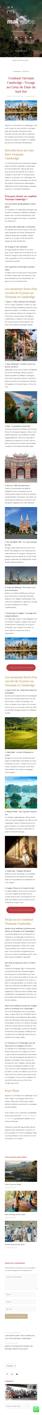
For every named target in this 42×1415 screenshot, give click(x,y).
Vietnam (25, 71)
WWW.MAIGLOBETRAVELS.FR (21, 31)
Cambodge (17, 71)
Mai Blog (24, 51)
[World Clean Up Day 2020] (21, 1231)
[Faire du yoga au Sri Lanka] (21, 1201)
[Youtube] (17, 1374)
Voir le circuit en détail (21, 667)
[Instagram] (12, 1374)
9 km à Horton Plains (13, 1184)
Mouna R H (31, 96)
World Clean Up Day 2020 (15, 1244)
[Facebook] (7, 1374)
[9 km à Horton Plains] (21, 1171)
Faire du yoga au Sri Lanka (15, 1214)
